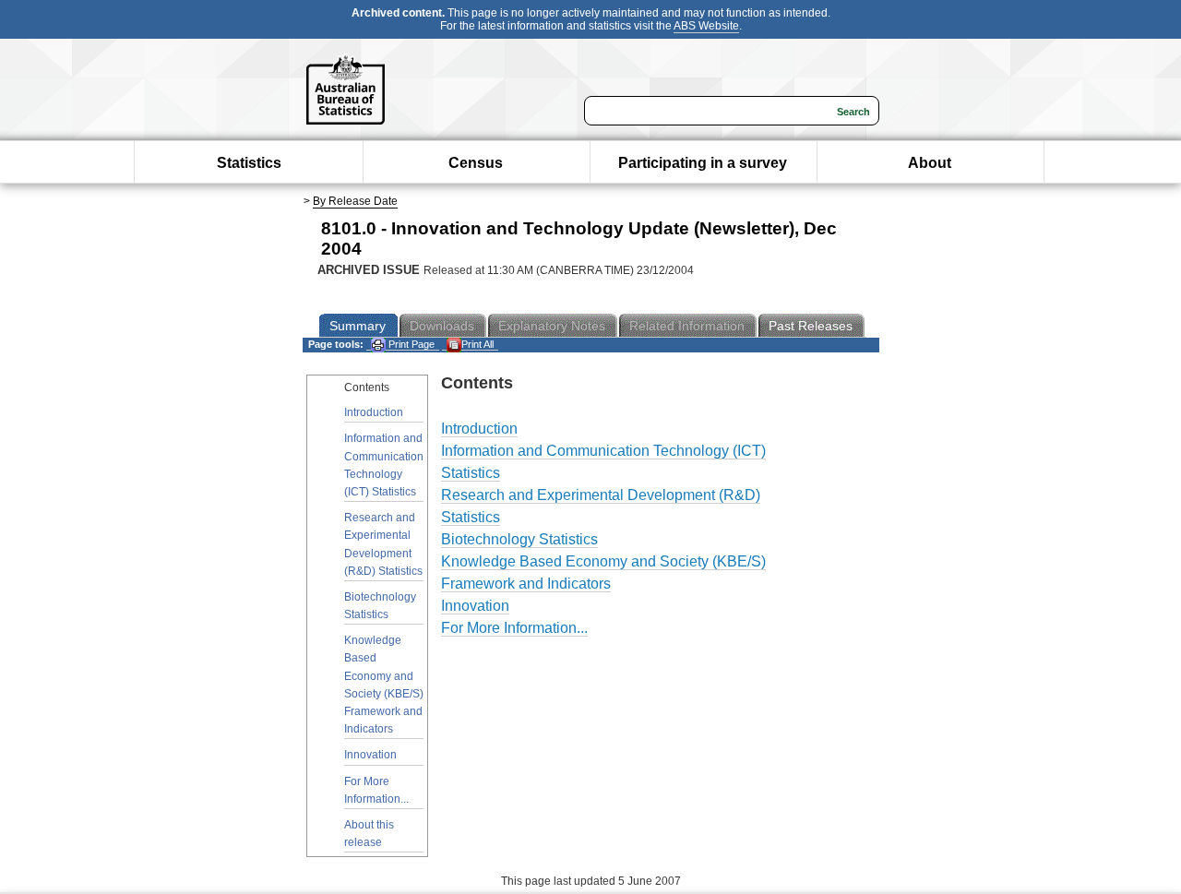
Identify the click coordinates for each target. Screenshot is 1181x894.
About (929, 163)
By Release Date (355, 201)
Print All (477, 344)
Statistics (249, 163)
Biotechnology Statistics (380, 605)
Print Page (410, 344)
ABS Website (706, 25)
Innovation (370, 754)
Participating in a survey (702, 163)
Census (475, 163)
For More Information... (376, 790)
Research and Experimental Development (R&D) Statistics (383, 544)
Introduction (373, 412)
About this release (369, 833)
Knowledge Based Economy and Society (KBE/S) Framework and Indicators (383, 684)
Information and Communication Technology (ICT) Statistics (383, 465)
